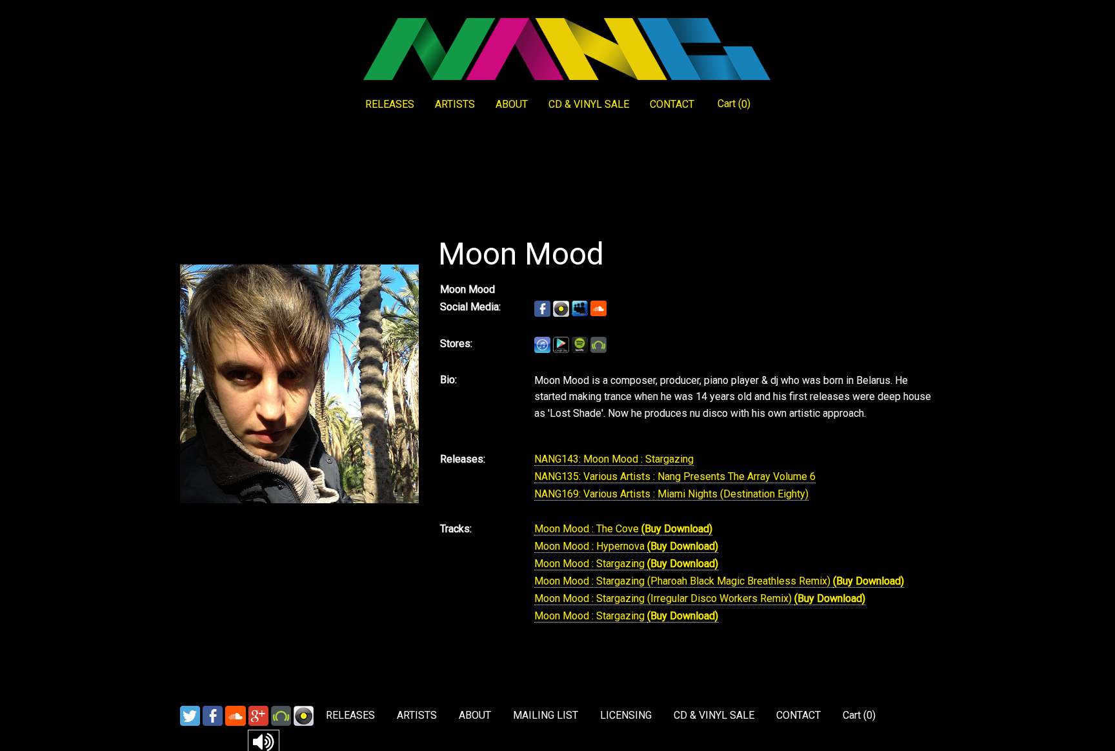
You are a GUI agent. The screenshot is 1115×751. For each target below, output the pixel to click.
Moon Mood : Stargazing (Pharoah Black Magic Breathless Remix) (683, 581)
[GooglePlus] (258, 715)
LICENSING (626, 715)
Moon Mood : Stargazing (590, 563)
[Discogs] (304, 715)
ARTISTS (455, 104)
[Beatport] (281, 715)
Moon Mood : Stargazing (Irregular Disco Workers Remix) (664, 598)
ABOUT (512, 104)
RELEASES (389, 104)
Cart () (734, 103)
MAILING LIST (545, 715)
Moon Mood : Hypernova (590, 546)
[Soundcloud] (235, 715)
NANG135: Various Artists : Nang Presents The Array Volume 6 (675, 476)
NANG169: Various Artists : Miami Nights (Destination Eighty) (671, 494)
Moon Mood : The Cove (587, 529)
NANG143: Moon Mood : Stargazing (614, 459)
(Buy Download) (676, 529)
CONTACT (672, 104)
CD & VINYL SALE (588, 104)
